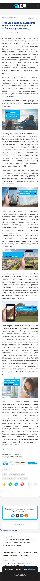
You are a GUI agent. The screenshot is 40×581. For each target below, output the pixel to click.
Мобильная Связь (9, 478)
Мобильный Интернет (17, 474)
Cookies (32, 569)
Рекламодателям (20, 524)
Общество (6, 469)
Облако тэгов (22, 478)
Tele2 (4, 474)
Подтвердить (20, 575)
